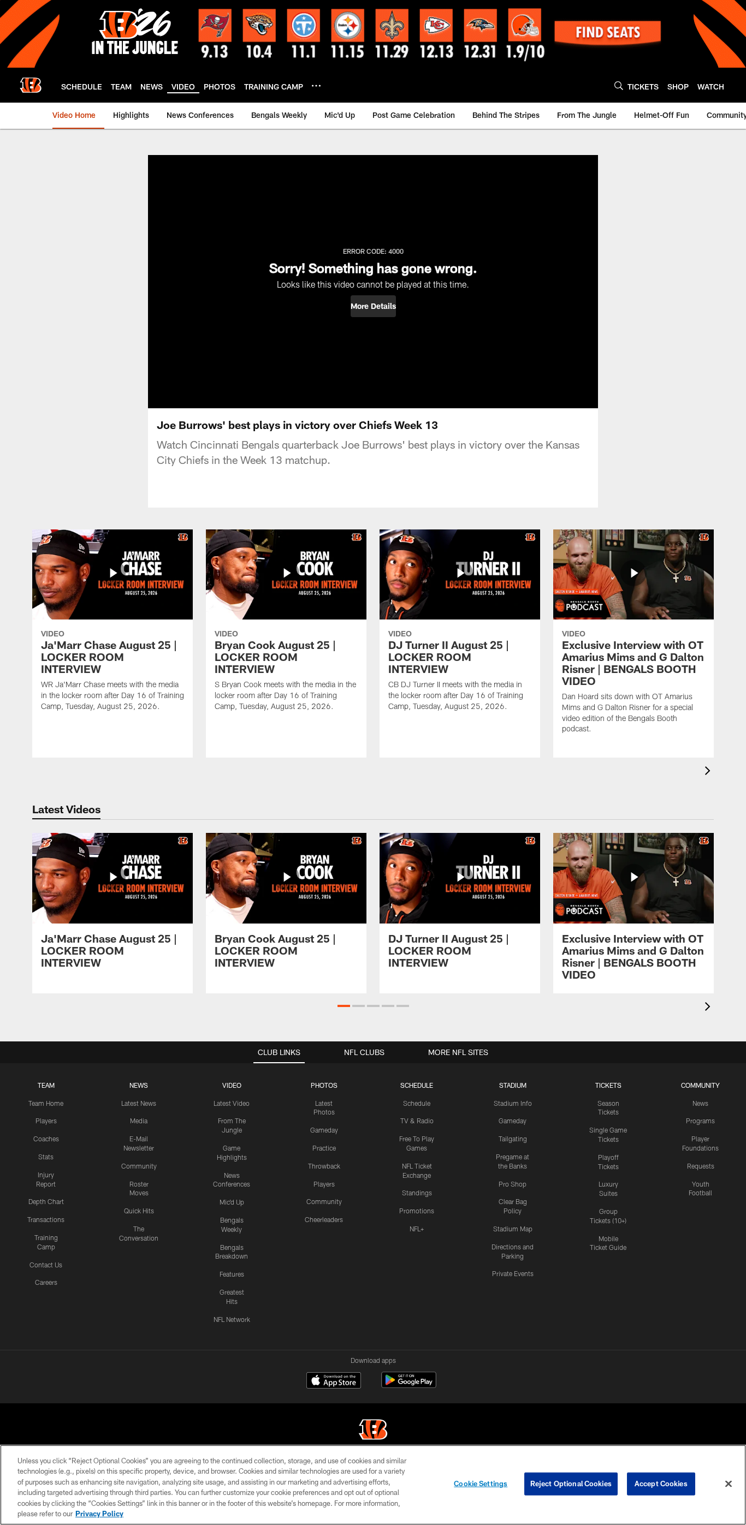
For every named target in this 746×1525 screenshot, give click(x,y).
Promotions (416, 1210)
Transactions (45, 1219)
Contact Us (45, 1264)
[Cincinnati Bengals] (373, 1431)
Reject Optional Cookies (571, 1483)
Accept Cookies (661, 1483)
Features (232, 1274)
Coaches (46, 1138)
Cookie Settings (480, 1483)
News (700, 1103)
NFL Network (232, 1319)
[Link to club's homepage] (30, 85)
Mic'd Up (232, 1202)
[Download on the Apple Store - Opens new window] (333, 1381)
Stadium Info (513, 1103)
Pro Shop (512, 1184)
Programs (700, 1120)
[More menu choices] (316, 85)
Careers (46, 1282)
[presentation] (709, 772)
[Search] (618, 85)
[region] (373, 1485)
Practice (324, 1148)
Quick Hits (139, 1210)
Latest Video (232, 1103)
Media (138, 1120)
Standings (417, 1192)
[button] (373, 306)
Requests (700, 1166)
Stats (46, 1156)
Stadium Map (512, 1228)
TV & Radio (417, 1120)
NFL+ (417, 1228)
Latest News (138, 1103)
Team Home (45, 1103)
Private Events (513, 1273)
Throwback (324, 1166)
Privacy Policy (99, 1513)
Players (46, 1120)
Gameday (324, 1130)
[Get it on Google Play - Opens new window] (408, 1385)
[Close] (729, 1484)
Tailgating (513, 1138)
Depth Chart (46, 1201)
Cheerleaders (324, 1219)
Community (139, 1166)
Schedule (416, 1103)
